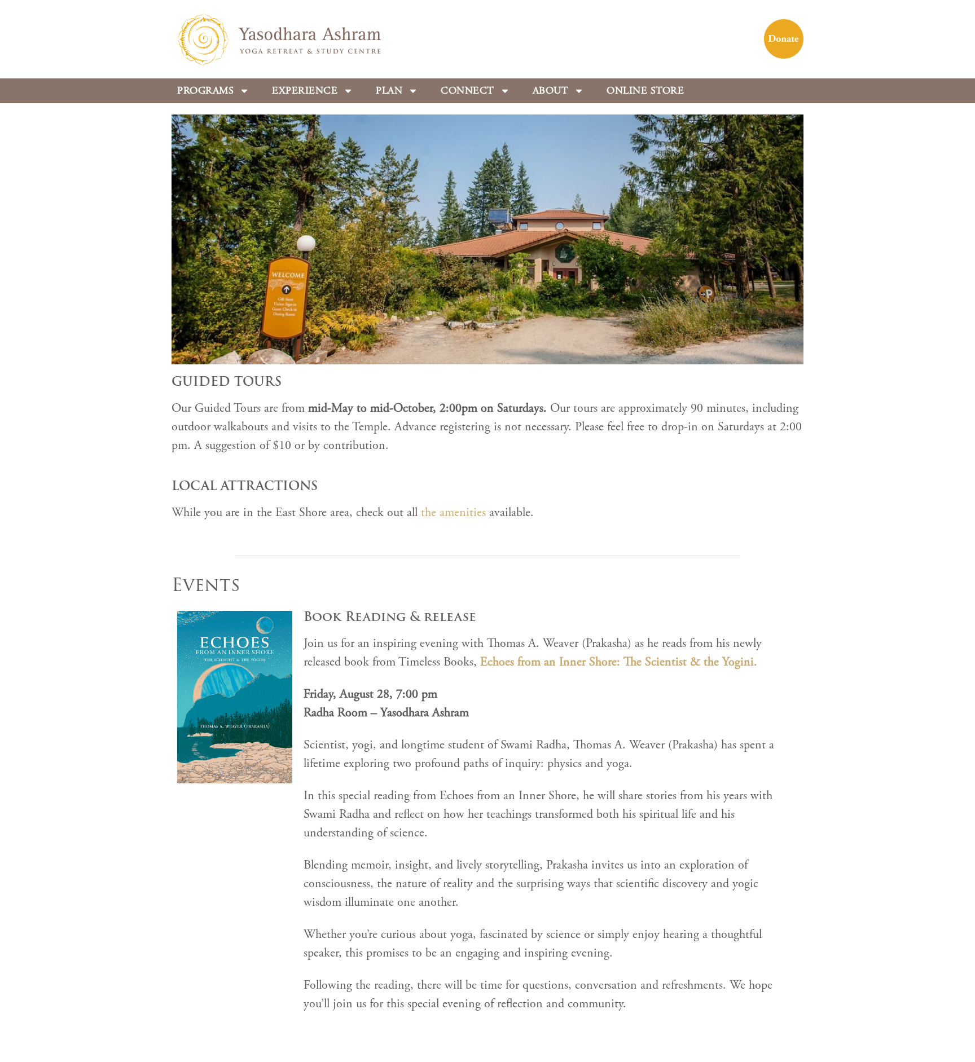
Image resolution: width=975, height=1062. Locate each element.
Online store (645, 90)
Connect (467, 90)
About (551, 90)
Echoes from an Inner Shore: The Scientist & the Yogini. (618, 662)
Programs (205, 90)
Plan (389, 90)
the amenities (453, 513)
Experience (304, 90)
